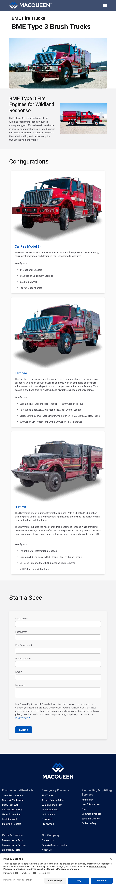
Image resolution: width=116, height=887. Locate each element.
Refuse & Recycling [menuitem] (12, 809)
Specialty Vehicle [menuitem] (91, 818)
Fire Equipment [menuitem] (50, 809)
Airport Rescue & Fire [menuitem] (53, 800)
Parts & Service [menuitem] (12, 835)
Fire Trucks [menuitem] (47, 795)
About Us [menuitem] (47, 850)
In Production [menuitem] (49, 814)
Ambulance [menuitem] (88, 799)
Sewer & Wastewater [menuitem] (13, 800)
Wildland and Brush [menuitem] (52, 805)
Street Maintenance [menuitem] (12, 795)
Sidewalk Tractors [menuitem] (11, 824)
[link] (30, 5)
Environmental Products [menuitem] (17, 790)
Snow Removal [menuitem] (10, 805)
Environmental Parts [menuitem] (12, 840)
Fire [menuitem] (84, 809)
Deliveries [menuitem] (47, 819)
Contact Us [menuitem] (48, 840)
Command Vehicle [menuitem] (91, 814)
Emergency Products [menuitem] (55, 790)
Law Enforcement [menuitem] (91, 804)
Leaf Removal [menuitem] (9, 819)
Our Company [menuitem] (50, 835)
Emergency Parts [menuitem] (11, 850)
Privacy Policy (22, 718)
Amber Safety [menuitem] (89, 823)
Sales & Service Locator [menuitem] (54, 845)
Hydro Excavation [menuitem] (11, 814)
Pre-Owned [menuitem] (48, 824)
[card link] (58, 232)
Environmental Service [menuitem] (14, 845)
